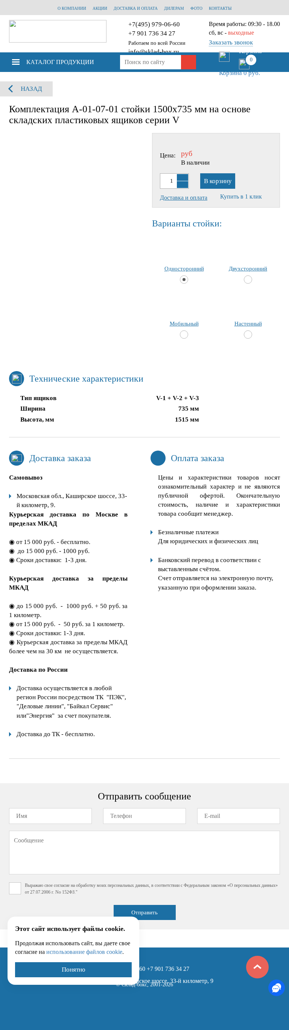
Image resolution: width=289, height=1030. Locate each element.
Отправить (144, 912)
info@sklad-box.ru (153, 51)
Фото (196, 8)
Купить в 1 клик (241, 196)
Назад (31, 88)
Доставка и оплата (136, 8)
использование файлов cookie (84, 952)
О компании (72, 8)
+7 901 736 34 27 (151, 33)
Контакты (220, 8)
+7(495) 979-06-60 (154, 24)
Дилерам (174, 8)
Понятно (73, 969)
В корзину (218, 181)
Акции (100, 8)
